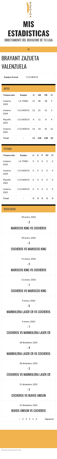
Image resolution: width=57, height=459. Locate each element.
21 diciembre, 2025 (29, 384)
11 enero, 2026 (28, 258)
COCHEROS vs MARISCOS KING (28, 249)
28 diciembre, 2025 (29, 342)
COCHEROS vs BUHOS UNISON (28, 395)
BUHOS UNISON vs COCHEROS (28, 410)
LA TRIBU (23, 101)
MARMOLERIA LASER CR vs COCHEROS (28, 311)
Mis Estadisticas (28, 28)
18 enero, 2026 (28, 217)
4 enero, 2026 (28, 300)
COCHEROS (32, 77)
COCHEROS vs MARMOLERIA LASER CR (28, 332)
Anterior (7, 419)
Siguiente (49, 419)
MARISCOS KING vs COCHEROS (28, 228)
